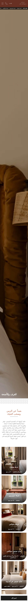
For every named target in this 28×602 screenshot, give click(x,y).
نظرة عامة (25, 8)
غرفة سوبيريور (12, 8)
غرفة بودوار (19, 8)
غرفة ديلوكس (5, 8)
